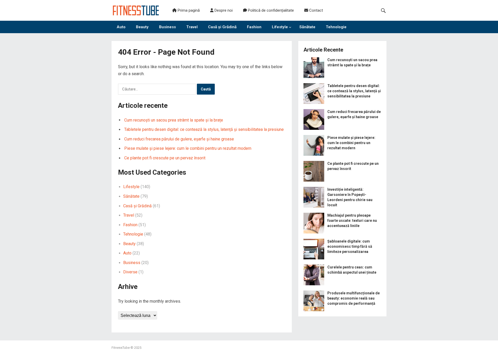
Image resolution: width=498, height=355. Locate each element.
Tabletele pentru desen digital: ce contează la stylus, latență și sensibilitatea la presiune (204, 129)
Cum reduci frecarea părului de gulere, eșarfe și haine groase (179, 139)
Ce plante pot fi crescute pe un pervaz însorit (164, 157)
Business (167, 27)
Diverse (130, 271)
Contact (315, 10)
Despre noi (223, 10)
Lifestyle (280, 27)
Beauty (142, 27)
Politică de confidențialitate (270, 10)
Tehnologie (336, 27)
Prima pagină (188, 10)
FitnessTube (121, 348)
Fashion (254, 27)
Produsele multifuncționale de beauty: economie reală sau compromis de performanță (353, 298)
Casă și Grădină (222, 27)
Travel (192, 27)
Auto (121, 27)
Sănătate (307, 27)
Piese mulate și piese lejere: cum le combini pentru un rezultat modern (187, 148)
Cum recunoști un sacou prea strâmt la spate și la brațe (173, 120)
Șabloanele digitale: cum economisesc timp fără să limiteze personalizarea (349, 246)
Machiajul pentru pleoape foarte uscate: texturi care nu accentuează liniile (352, 220)
